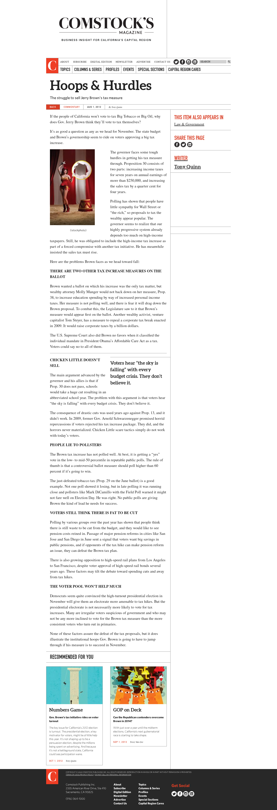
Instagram (188, 62)
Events (128, 69)
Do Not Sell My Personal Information (113, 774)
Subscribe (80, 62)
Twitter (176, 62)
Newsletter (124, 62)
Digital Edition (101, 62)
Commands (3, 807)
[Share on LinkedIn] (189, 144)
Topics (65, 69)
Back (53, 106)
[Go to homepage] (106, 29)
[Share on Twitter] (183, 144)
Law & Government (189, 124)
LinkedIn (194, 62)
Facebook (182, 62)
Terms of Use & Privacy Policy (80, 774)
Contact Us (162, 62)
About (64, 62)
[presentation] (52, 65)
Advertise (143, 62)
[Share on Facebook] (177, 144)
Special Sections (151, 69)
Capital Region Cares (184, 69)
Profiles (112, 69)
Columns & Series (88, 69)
